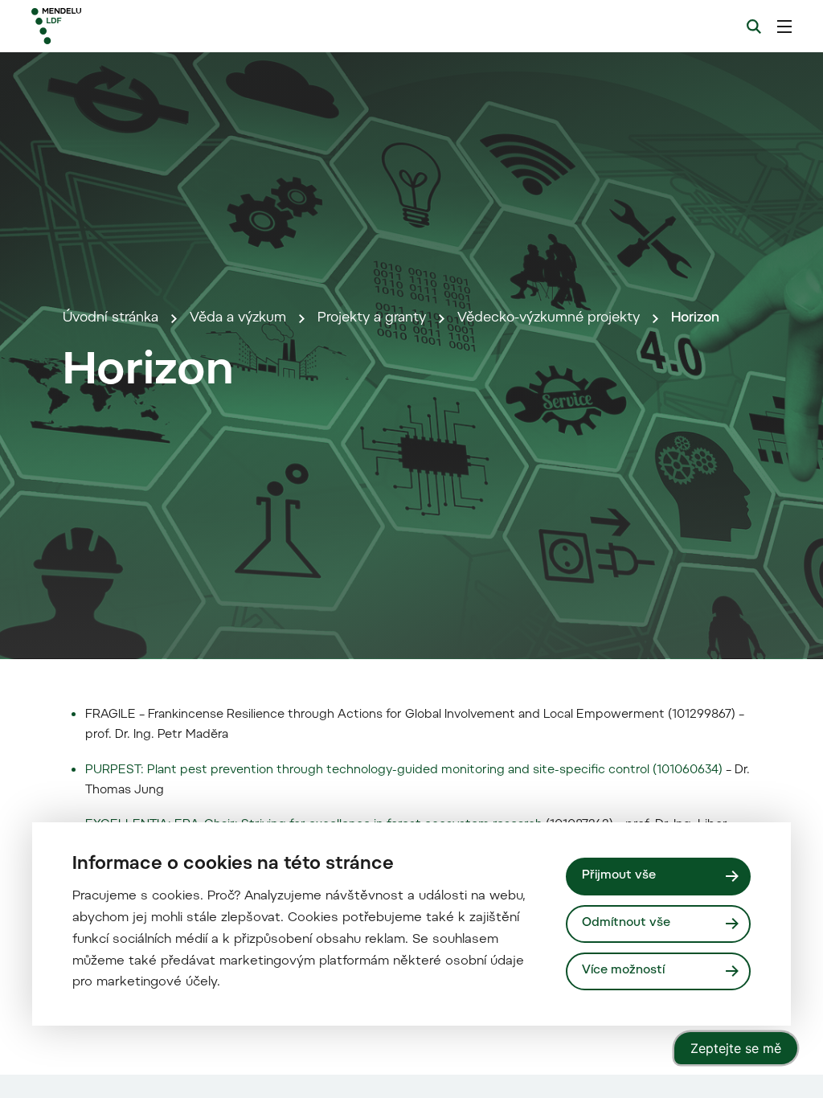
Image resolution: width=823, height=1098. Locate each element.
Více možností (623, 971)
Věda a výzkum (238, 318)
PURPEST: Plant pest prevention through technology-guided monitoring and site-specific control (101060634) (405, 770)
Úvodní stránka (110, 318)
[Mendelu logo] (119, 26)
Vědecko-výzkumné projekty (548, 318)
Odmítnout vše (626, 923)
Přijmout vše (619, 876)
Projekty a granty (371, 318)
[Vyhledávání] (754, 26)
